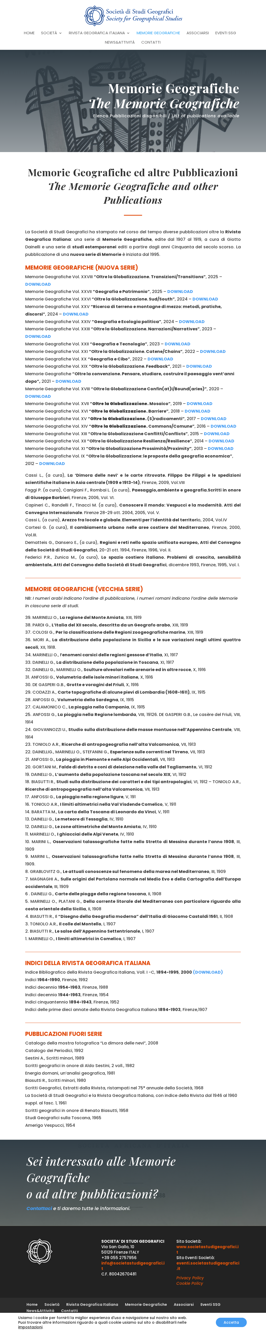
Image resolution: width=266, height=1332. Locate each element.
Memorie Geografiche (158, 33)
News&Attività (120, 42)
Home (29, 33)
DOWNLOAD (68, 381)
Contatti (151, 42)
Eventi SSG (225, 33)
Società (49, 33)
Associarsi (198, 33)
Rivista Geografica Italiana (97, 33)
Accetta (231, 1322)
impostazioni (30, 1327)
